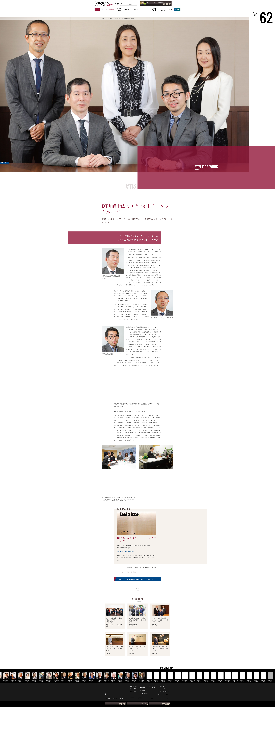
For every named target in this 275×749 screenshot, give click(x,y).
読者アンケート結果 (163, 694)
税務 (135, 572)
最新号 (97, 9)
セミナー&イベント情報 (162, 9)
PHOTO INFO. (4, 162)
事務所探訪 (111, 9)
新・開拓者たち (135, 9)
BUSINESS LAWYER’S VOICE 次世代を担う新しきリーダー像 (147, 686)
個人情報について (141, 698)
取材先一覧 (177, 9)
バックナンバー (162, 688)
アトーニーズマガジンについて (165, 691)
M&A (116, 572)
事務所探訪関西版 (119, 9)
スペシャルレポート (145, 9)
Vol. (263, 14)
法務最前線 (126, 9)
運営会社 (132, 698)
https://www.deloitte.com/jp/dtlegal (125, 551)
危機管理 (130, 572)
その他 (170, 9)
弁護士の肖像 (104, 9)
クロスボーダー (122, 572)
